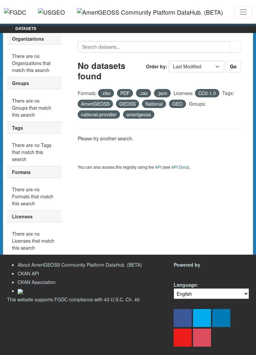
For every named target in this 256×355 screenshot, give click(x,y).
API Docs (179, 167)
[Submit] (235, 47)
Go (233, 66)
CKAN (185, 272)
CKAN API (28, 273)
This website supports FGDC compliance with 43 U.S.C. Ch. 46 (73, 299)
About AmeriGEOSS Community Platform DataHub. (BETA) (80, 264)
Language (185, 284)
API (158, 167)
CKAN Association (37, 282)
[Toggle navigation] (243, 12)
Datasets (25, 28)
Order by (156, 66)
